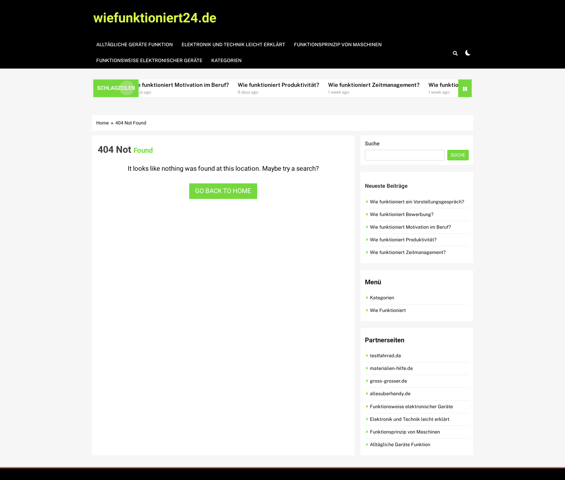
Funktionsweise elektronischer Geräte (149, 60)
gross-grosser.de (388, 381)
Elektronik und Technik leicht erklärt (233, 44)
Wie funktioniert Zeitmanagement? (359, 85)
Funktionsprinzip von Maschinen (338, 44)
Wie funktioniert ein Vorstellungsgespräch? (417, 202)
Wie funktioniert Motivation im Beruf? (165, 85)
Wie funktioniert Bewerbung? (401, 214)
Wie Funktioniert (388, 310)
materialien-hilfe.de (391, 368)
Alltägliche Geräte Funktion (134, 44)
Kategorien (226, 60)
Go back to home (223, 191)
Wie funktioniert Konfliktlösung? (456, 85)
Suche (372, 144)
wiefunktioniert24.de (154, 18)
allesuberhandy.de (390, 393)
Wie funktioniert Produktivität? (263, 85)
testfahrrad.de (385, 355)
